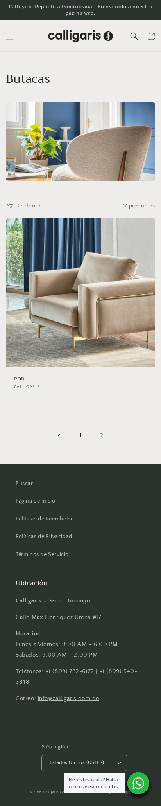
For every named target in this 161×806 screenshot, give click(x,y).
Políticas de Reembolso (45, 519)
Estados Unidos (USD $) (77, 762)
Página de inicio (35, 501)
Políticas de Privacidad (44, 536)
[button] (9, 36)
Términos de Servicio (42, 554)
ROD (19, 379)
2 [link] (102, 435)
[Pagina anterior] (59, 435)
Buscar (24, 483)
